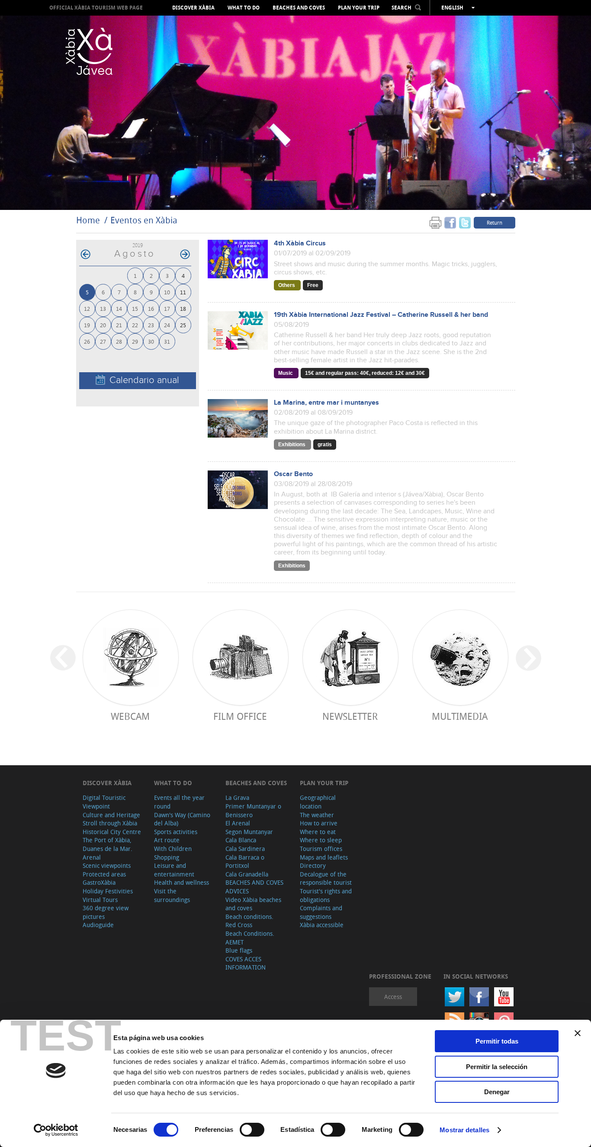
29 (135, 341)
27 (103, 341)
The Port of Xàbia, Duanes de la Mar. (107, 844)
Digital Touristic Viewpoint (104, 801)
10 (167, 292)
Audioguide (98, 925)
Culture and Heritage (111, 815)
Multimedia (460, 716)
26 (87, 341)
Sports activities (175, 832)
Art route (167, 840)
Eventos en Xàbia (143, 220)
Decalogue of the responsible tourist (326, 878)
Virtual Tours (100, 900)
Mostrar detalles (464, 1130)
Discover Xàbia (193, 7)
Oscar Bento (293, 474)
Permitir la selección (496, 1066)
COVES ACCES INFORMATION (245, 963)
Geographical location (318, 801)
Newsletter (350, 716)
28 (119, 341)
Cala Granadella (246, 874)
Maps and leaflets (324, 857)
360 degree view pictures (105, 912)
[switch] (252, 1130)
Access (393, 996)
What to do (244, 7)
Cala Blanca (240, 840)
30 (151, 341)
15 (135, 308)
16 (151, 308)
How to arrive (318, 823)
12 (87, 308)
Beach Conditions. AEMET (249, 937)
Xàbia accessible (322, 925)
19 (87, 325)
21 (119, 325)
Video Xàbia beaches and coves (253, 904)
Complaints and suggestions (321, 912)
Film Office (240, 716)
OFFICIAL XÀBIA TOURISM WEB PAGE (96, 7)
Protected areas (104, 874)
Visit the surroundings (172, 895)
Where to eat (318, 832)
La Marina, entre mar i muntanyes (326, 403)
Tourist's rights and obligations (326, 895)
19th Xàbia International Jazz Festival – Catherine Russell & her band (381, 315)
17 (167, 308)
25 (183, 325)
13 (103, 308)
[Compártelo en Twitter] (465, 222)
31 (167, 341)
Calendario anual (144, 380)
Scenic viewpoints (107, 865)
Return (494, 222)
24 (167, 325)
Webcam (130, 716)
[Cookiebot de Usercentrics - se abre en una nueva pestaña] (56, 1130)
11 (183, 292)
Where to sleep (321, 840)
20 (103, 325)
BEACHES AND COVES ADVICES (254, 886)
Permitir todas (496, 1041)
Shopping (166, 857)
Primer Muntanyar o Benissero (253, 810)
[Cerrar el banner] (578, 1033)
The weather (317, 815)
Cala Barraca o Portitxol (244, 861)
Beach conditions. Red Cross (249, 920)
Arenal (92, 857)
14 (119, 308)
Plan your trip (358, 7)
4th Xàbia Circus (300, 243)
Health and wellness (181, 882)
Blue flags (238, 950)
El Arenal (237, 823)
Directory (313, 865)
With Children (173, 848)
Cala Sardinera (245, 848)
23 (151, 325)
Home (88, 220)
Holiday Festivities (108, 891)
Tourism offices (321, 848)
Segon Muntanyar (249, 832)
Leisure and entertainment (174, 869)
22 (135, 325)
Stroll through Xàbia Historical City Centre (112, 827)
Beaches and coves (299, 7)
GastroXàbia (99, 882)
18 (183, 308)
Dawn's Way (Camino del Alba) (182, 819)
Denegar (497, 1091)
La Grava (237, 797)
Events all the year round (179, 801)
